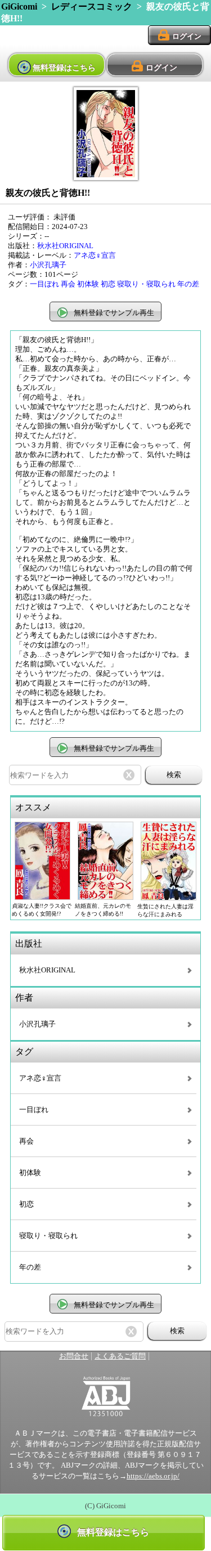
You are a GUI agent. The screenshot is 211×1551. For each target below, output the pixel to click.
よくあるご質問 (120, 1356)
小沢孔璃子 (48, 265)
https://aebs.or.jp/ (153, 1476)
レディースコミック (91, 6)
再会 (68, 284)
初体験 (88, 284)
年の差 (188, 284)
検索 (174, 774)
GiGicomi (19, 6)
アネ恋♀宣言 (95, 255)
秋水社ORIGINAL (65, 246)
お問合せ (73, 1356)
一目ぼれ (44, 284)
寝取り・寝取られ (146, 284)
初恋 (108, 284)
